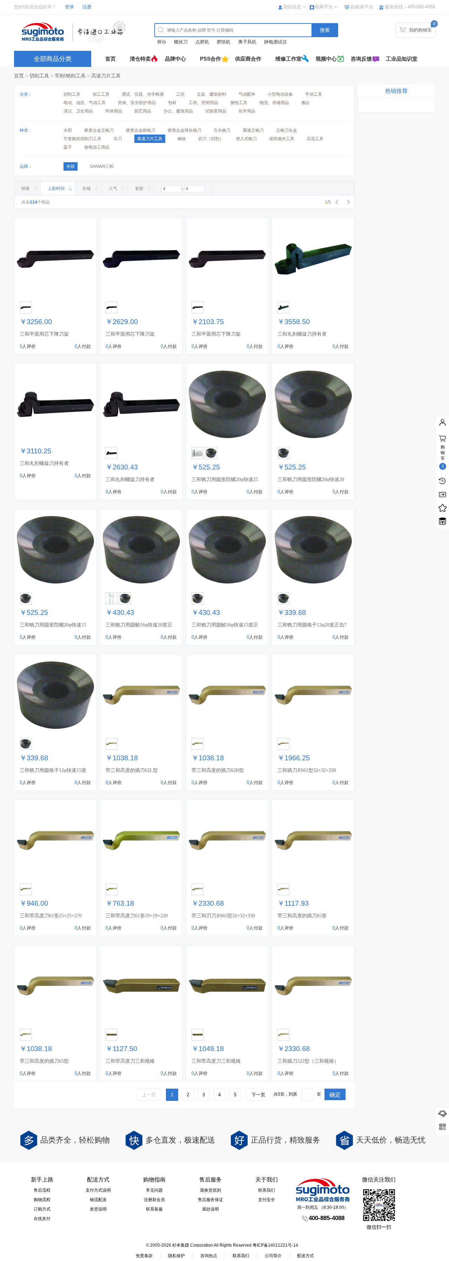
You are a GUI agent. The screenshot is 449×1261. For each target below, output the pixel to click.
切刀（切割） (210, 138)
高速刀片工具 (106, 75)
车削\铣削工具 (70, 75)
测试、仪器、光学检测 (143, 94)
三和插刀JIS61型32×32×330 (306, 770)
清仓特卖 (140, 59)
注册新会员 (154, 1199)
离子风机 (247, 41)
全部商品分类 (53, 58)
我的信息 (292, 6)
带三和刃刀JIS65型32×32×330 (223, 915)
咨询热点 (208, 1255)
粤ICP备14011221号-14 (275, 1245)
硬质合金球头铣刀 (184, 130)
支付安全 (266, 1199)
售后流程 (42, 1190)
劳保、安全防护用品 (137, 102)
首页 (110, 59)
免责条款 (144, 1255)
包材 (172, 102)
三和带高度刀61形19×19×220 (137, 915)
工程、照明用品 (203, 102)
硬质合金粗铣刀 (140, 130)
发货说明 (98, 1209)
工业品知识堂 (401, 59)
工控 (180, 94)
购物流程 (42, 1199)
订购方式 (42, 1209)
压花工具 (315, 138)
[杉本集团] (75, 31)
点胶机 (202, 41)
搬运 (305, 102)
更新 (139, 188)
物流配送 (98, 1199)
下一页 (258, 1094)
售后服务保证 (210, 1199)
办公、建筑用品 (178, 111)
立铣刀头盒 (286, 130)
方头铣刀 (222, 130)
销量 (25, 188)
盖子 (67, 147)
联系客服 (154, 1209)
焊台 (161, 41)
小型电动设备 (280, 94)
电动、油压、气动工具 (84, 102)
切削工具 (39, 75)
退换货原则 (210, 1190)
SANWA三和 (102, 166)
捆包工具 (238, 102)
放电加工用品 (96, 147)
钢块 (181, 138)
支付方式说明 (98, 1190)
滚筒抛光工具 (281, 138)
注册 (87, 6)
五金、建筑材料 (211, 94)
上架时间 (56, 188)
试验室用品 (215, 111)
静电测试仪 (275, 41)
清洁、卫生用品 (78, 111)
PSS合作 (210, 59)
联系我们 (266, 1190)
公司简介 (273, 1255)
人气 (113, 188)
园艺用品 (142, 111)
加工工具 (101, 94)
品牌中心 (175, 59)
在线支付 (42, 1218)
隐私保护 (176, 1255)
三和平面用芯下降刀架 (44, 334)
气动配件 (247, 94)
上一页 (149, 1094)
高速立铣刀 (253, 130)
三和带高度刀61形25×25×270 (51, 915)
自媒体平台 (361, 6)
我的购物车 (420, 30)
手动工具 (313, 94)
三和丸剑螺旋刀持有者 (302, 334)
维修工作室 (288, 59)
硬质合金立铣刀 (99, 130)
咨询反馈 (361, 59)
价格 (86, 188)
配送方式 (305, 1255)
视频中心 (326, 59)
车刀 (118, 138)
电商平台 (324, 6)
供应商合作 (248, 59)
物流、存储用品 (274, 102)
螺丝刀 (181, 41)
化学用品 (247, 111)
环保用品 (113, 111)
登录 (69, 6)
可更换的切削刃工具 (82, 138)
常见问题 (154, 1190)
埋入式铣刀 (246, 138)
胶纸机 (223, 41)
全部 (67, 130)
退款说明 (210, 1209)
